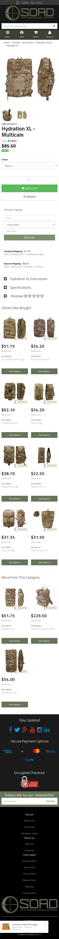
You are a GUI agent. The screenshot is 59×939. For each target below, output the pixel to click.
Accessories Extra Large (13, 359)
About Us (29, 843)
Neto (40, 934)
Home (6, 42)
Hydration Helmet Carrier (43, 629)
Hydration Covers (44, 42)
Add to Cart (31, 188)
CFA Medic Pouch (10, 423)
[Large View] (7, 115)
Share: (5, 140)
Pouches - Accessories (23, 42)
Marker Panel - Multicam (22, 927)
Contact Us (29, 850)
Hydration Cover (9, 692)
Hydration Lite (8, 629)
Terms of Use (30, 867)
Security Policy (29, 893)
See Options (14, 371)
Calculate (30, 237)
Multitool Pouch (38, 486)
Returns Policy (29, 880)
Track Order (29, 827)
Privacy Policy (29, 873)
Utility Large (36, 423)
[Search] (53, 26)
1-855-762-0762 (31, 2)
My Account (29, 820)
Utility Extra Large (10, 486)
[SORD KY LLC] (29, 12)
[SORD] (20, 338)
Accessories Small (40, 359)
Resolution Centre (29, 833)
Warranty (29, 886)
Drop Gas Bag (8, 550)
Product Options (29, 861)
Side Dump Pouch (39, 550)
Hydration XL (12, 45)
